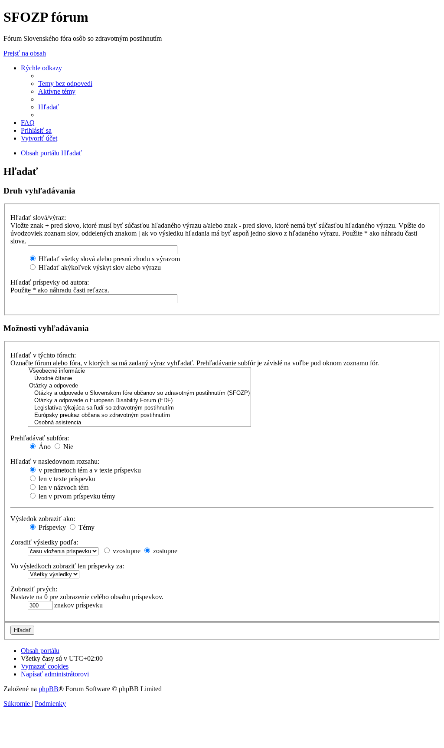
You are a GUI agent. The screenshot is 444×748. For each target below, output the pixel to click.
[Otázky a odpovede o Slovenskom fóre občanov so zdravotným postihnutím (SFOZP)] (139, 393)
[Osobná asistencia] (139, 422)
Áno (44, 446)
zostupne (164, 550)
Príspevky (51, 527)
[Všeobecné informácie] (139, 371)
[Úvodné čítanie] (139, 378)
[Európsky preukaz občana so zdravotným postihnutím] (139, 415)
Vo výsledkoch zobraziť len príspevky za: (67, 566)
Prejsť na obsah (24, 53)
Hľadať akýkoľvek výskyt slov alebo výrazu (99, 267)
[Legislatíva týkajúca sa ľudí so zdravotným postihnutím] (139, 408)
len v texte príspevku (66, 478)
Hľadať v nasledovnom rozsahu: (54, 461)
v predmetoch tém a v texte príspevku (89, 470)
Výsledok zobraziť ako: (42, 518)
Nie (67, 446)
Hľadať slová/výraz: (38, 217)
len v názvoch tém (62, 487)
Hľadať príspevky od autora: (49, 282)
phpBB (49, 688)
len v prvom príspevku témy (76, 496)
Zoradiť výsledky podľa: (44, 542)
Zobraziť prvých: (33, 589)
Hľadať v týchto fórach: (43, 355)
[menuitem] (65, 83)
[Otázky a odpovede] (139, 386)
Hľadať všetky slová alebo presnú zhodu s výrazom (108, 258)
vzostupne (125, 550)
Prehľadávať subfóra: (39, 438)
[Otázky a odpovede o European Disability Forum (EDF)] (139, 400)
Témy (86, 527)
